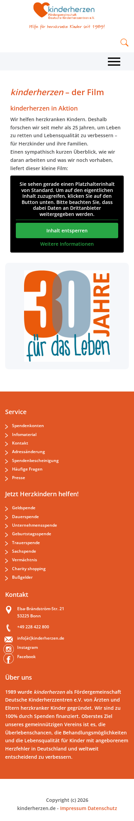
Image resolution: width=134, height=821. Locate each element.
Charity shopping (29, 569)
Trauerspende (26, 543)
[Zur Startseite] (67, 10)
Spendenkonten (28, 425)
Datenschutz (101, 808)
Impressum (73, 808)
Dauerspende (25, 516)
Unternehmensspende (34, 525)
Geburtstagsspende (31, 534)
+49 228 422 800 (33, 627)
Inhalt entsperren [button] (67, 230)
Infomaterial (24, 434)
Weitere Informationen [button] (67, 244)
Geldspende (23, 508)
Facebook (26, 656)
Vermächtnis (24, 560)
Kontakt (20, 443)
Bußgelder (22, 577)
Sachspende (24, 551)
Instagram (27, 647)
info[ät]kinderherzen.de (40, 638)
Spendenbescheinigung (35, 460)
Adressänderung (28, 451)
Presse (18, 477)
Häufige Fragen (27, 469)
